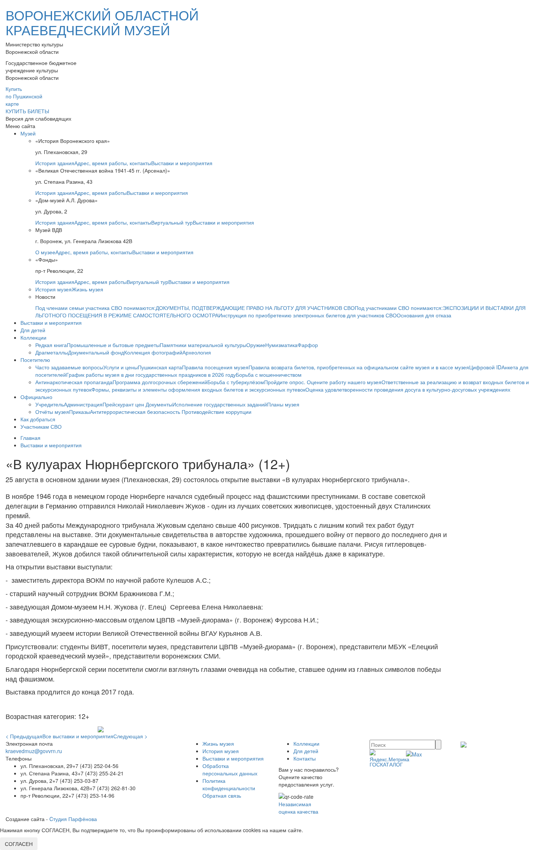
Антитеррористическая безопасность (136, 411)
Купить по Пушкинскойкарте (24, 96)
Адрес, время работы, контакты (112, 163)
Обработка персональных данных (229, 769)
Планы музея (283, 404)
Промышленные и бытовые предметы (113, 345)
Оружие (255, 345)
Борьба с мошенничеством (269, 374)
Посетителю (35, 359)
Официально (36, 397)
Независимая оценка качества (298, 807)
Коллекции (33, 337)
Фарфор (308, 345)
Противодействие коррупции (216, 411)
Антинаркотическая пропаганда (74, 382)
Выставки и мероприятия (181, 163)
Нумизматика (281, 345)
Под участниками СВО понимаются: (399, 307)
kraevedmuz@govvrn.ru (34, 751)
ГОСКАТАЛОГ (386, 764)
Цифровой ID (485, 367)
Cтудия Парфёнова (73, 819)
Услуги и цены (120, 367)
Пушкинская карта (160, 367)
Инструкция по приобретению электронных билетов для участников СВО (307, 315)
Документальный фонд (96, 352)
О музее (45, 252)
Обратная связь (221, 795)
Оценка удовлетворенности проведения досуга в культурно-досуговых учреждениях (407, 389)
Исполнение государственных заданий (219, 404)
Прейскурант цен (124, 404)
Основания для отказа (424, 315)
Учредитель (49, 404)
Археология (196, 352)
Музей (28, 133)
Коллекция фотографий (153, 352)
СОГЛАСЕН (19, 843)
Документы (159, 404)
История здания (54, 163)
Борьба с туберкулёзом (235, 382)
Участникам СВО (41, 426)
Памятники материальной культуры (203, 345)
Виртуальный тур (172, 222)
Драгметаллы (51, 352)
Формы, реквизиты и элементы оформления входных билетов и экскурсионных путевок (198, 389)
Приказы (79, 411)
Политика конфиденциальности (228, 784)
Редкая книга (51, 345)
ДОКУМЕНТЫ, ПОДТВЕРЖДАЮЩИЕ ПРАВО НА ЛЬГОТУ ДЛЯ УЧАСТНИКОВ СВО (255, 307)
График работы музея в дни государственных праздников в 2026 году (151, 374)
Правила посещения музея (215, 367)
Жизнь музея (87, 289)
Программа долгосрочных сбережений (160, 382)
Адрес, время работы (100, 192)
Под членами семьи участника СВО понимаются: (95, 307)
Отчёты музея (52, 411)
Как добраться (37, 419)
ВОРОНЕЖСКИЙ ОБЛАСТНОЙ (102, 22)
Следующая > (130, 736)
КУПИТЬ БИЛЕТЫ (27, 111)
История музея (53, 289)
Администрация (83, 404)
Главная (30, 437)
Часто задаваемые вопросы (69, 367)
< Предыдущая (24, 736)
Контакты (304, 758)
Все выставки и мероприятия (77, 736)
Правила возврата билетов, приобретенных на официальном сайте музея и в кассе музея (358, 367)
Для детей (32, 330)
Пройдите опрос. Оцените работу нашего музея (322, 382)
